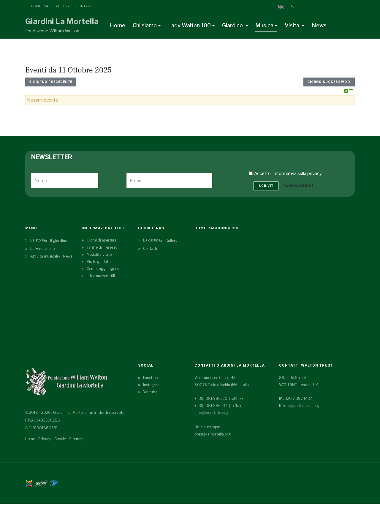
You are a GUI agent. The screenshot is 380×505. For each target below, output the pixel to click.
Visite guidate (98, 261)
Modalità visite (99, 254)
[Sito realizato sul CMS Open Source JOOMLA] (29, 483)
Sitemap (76, 439)
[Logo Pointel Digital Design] (53, 483)
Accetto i (288, 173)
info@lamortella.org (211, 413)
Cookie (60, 439)
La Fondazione (42, 248)
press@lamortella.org (212, 434)
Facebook (151, 377)
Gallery (62, 6)
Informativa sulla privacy (297, 173)
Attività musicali (44, 256)
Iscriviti (266, 186)
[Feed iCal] (351, 91)
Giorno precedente (52, 82)
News (319, 25)
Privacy (44, 439)
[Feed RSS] (346, 91)
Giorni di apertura (102, 240)
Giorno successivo (327, 82)
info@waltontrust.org (301, 405)
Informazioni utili (101, 276)
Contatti (84, 6)
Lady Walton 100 (189, 25)
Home (117, 25)
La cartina (38, 6)
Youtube (150, 392)
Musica (264, 25)
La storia (37, 240)
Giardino (233, 25)
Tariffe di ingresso (102, 247)
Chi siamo (145, 25)
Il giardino (58, 241)
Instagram (152, 385)
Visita (292, 25)
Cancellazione (298, 186)
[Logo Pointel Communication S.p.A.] (41, 483)
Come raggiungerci (103, 268)
